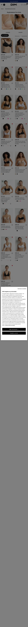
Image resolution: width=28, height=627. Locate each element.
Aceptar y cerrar (14, 333)
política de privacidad (10, 325)
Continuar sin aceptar (22, 288)
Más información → (14, 329)
